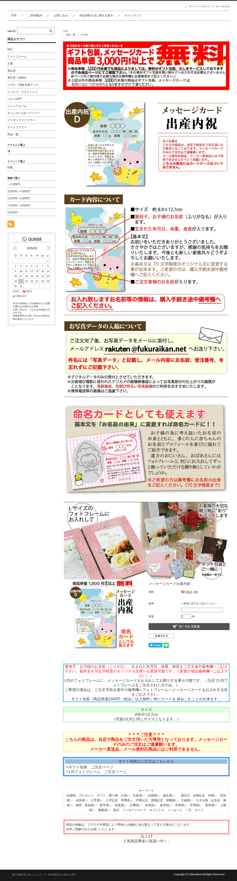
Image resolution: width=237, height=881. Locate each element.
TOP (13, 15)
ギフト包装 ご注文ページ (91, 767)
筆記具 (11, 70)
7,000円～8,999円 (18, 205)
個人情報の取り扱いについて (27, 874)
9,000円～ (13, 212)
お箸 (10, 63)
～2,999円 (13, 184)
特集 (10, 167)
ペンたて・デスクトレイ (22, 92)
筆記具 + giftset (16, 77)
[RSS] (10, 225)
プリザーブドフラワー (21, 120)
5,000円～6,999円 (18, 198)
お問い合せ (61, 15)
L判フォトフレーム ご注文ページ (97, 772)
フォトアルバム (17, 106)
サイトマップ (133, 15)
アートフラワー (17, 127)
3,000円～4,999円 (18, 191)
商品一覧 (70, 34)
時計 (10, 49)
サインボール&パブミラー (23, 113)
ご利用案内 (35, 15)
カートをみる (223, 6)
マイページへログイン (199, 6)
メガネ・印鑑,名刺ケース (23, 84)
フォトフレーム (17, 56)
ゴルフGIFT (14, 99)
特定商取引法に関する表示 (96, 15)
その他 (84, 34)
